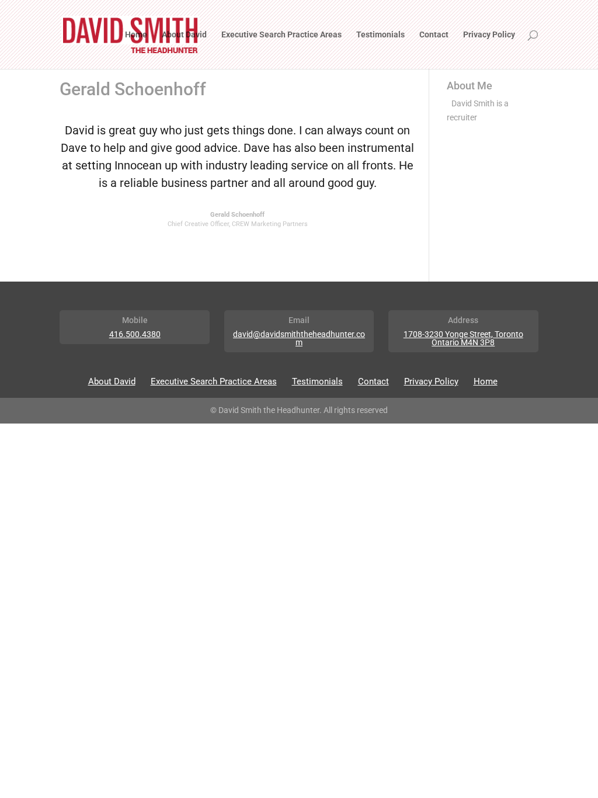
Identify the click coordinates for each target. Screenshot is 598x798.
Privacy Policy (489, 34)
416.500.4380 (135, 334)
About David (184, 34)
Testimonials (380, 34)
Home (136, 34)
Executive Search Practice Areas (281, 34)
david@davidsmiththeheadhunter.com (299, 338)
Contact (433, 34)
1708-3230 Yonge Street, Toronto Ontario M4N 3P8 (463, 338)
